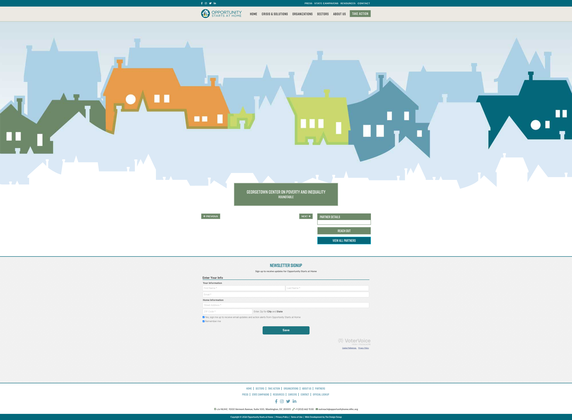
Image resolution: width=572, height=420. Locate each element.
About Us (339, 13)
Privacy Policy (282, 416)
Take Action (360, 13)
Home (253, 13)
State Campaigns (326, 3)
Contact (364, 3)
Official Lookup (321, 394)
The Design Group (333, 416)
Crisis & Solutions (275, 13)
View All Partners (344, 240)
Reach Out (344, 230)
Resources (348, 3)
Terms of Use (297, 416)
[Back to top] (563, 411)
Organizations (302, 13)
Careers (292, 394)
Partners (320, 388)
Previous (212, 216)
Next (304, 216)
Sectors (323, 13)
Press (308, 3)
